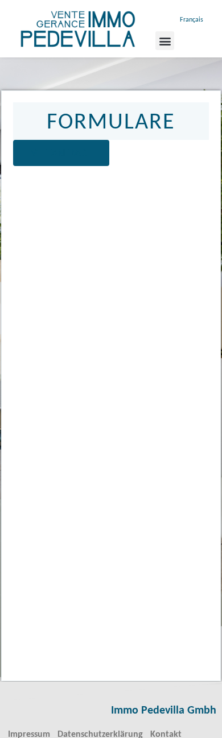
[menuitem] (190, 20)
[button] (164, 40)
